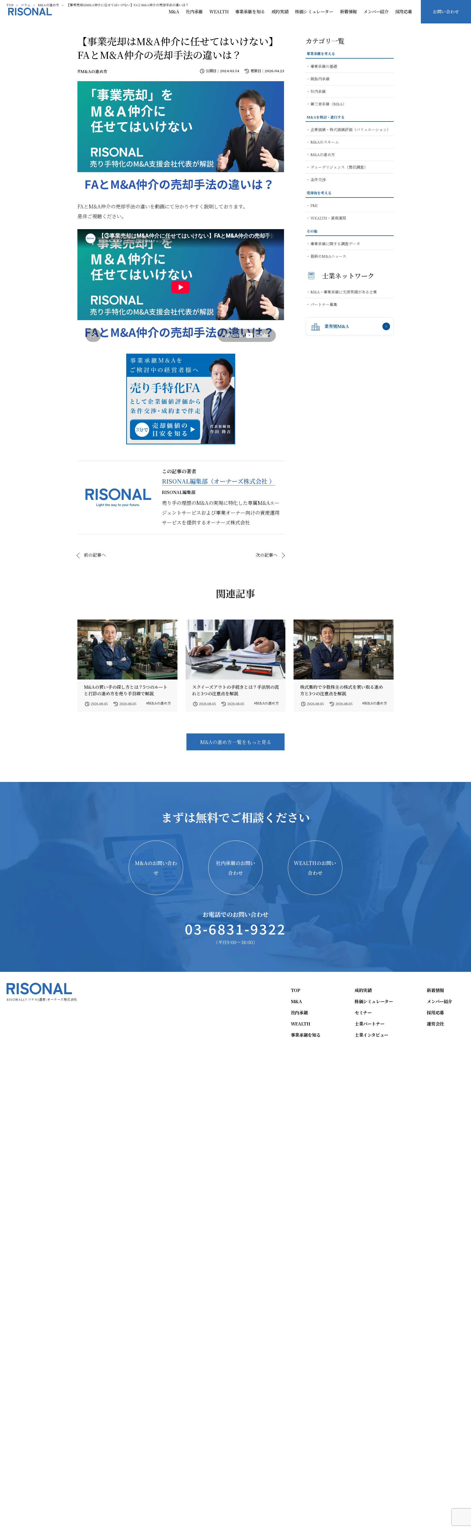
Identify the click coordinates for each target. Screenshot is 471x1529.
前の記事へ (95, 555)
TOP (295, 990)
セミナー (363, 1013)
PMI (314, 205)
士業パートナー (369, 1024)
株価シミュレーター (314, 11)
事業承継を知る (250, 11)
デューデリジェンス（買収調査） (339, 167)
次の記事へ (266, 555)
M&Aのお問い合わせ (156, 867)
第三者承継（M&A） (328, 104)
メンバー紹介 (376, 11)
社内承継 (194, 11)
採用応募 (403, 11)
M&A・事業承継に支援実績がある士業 (343, 292)
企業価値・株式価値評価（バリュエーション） (350, 129)
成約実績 (279, 11)
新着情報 (348, 11)
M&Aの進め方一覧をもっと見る (235, 741)
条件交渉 (318, 179)
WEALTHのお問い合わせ (315, 867)
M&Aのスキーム (324, 142)
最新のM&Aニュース (328, 256)
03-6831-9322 (235, 928)
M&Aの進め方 (93, 71)
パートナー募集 (323, 304)
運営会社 (435, 1024)
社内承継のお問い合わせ (235, 867)
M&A (174, 11)
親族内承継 (320, 78)
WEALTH (219, 11)
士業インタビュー (371, 1035)
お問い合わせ (446, 11)
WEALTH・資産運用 (328, 218)
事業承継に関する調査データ (335, 243)
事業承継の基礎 (323, 66)
